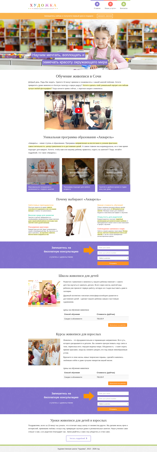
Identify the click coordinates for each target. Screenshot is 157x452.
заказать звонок (105, 16)
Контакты (123, 8)
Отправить (113, 263)
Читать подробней (78, 438)
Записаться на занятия (118, 325)
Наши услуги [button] (110, 8)
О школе (97, 8)
